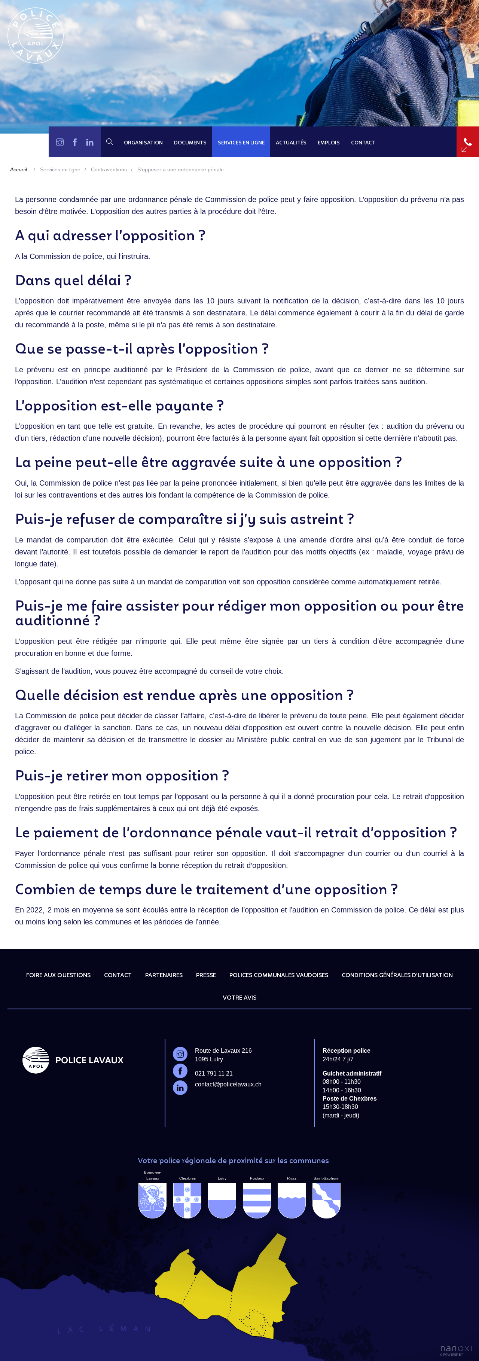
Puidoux (257, 1178)
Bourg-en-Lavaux (152, 1175)
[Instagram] (59, 141)
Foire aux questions (58, 975)
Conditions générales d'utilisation (397, 975)
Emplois (329, 143)
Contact (363, 143)
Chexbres (187, 1178)
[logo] (35, 35)
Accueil (18, 169)
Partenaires (164, 975)
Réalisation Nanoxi (456, 1350)
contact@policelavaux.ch (228, 1084)
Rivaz (291, 1178)
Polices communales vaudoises (278, 975)
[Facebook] (74, 141)
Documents (190, 143)
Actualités (291, 143)
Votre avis (239, 998)
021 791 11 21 (214, 1073)
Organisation (143, 143)
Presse (206, 975)
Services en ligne (241, 143)
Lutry (222, 1178)
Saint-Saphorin (326, 1178)
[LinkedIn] (89, 141)
